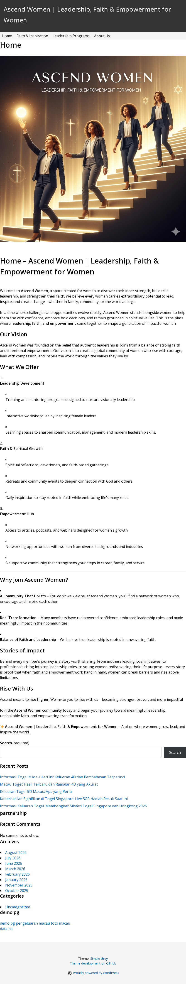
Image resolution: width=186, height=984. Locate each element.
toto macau (60, 923)
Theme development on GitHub (93, 963)
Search (14, 742)
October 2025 (16, 890)
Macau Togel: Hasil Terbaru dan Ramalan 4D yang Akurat (49, 784)
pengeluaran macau (33, 923)
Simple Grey (99, 958)
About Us (102, 35)
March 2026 (15, 868)
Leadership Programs (71, 35)
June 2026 (13, 863)
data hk (6, 928)
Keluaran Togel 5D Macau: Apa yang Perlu (36, 791)
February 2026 (17, 874)
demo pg (7, 923)
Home (7, 35)
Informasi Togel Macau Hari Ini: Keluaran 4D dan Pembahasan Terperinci (62, 776)
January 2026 (16, 879)
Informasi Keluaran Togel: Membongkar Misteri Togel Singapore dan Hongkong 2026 (73, 805)
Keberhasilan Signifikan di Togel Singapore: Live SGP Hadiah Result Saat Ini (64, 798)
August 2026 (16, 852)
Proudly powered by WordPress (96, 973)
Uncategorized (17, 906)
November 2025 (18, 885)
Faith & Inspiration (32, 35)
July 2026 (12, 857)
